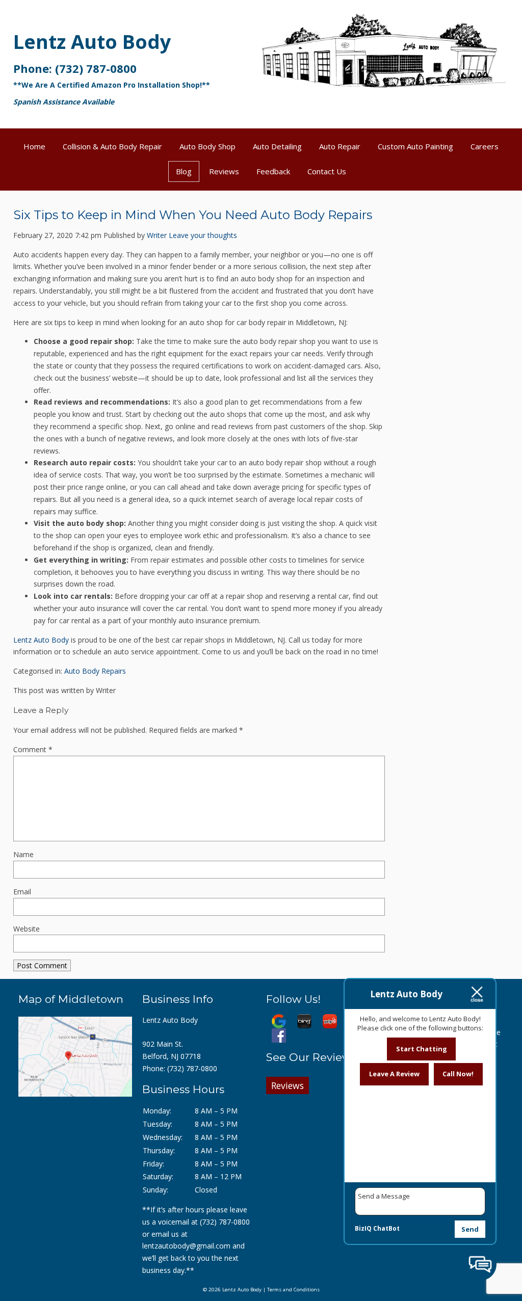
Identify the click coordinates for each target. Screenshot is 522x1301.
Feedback (273, 171)
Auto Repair (339, 146)
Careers (485, 146)
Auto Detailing (277, 146)
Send (470, 1229)
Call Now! (458, 1073)
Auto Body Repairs (95, 671)
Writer (157, 235)
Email (22, 891)
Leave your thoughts (203, 235)
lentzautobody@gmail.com (186, 1246)
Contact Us (326, 171)
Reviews (224, 171)
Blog (184, 171)
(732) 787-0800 (96, 68)
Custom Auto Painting (415, 146)
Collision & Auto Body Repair (112, 146)
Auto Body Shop (207, 146)
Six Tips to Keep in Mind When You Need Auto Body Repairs (192, 214)
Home (34, 146)
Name (23, 854)
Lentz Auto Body (92, 41)
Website (26, 929)
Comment (33, 749)
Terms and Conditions (293, 1289)
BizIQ (363, 1228)
